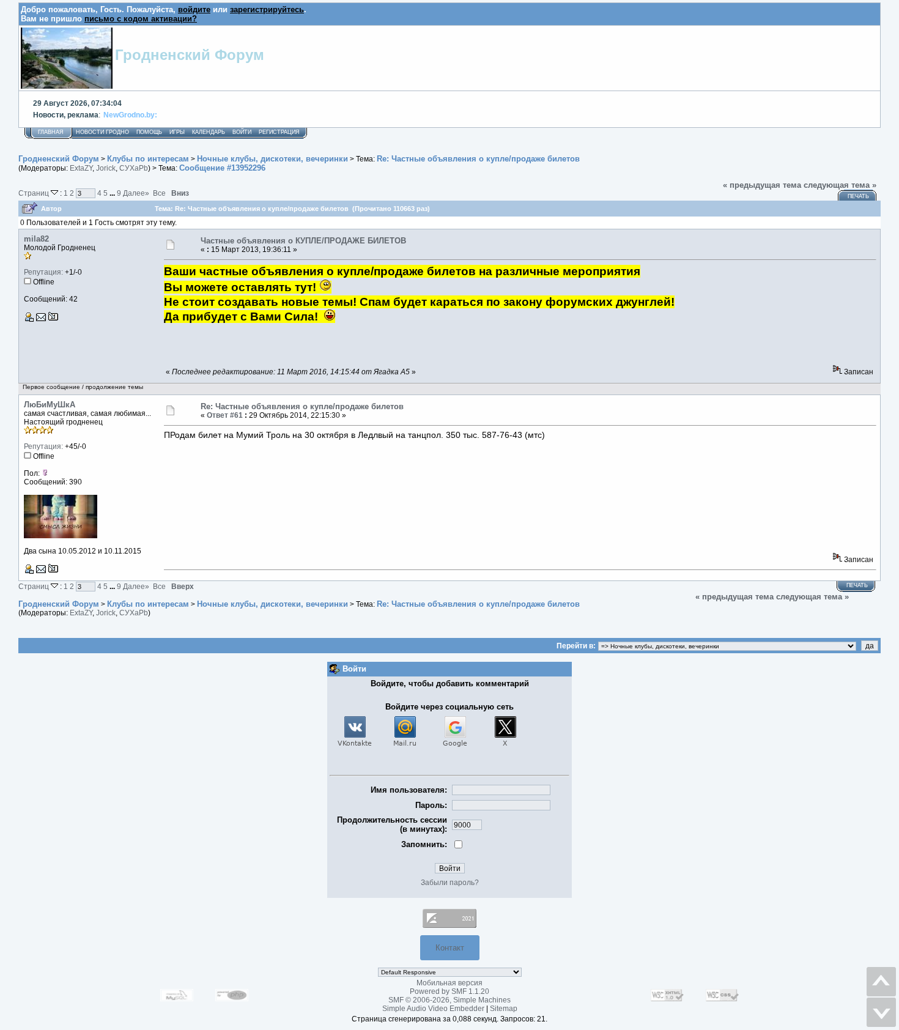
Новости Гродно (102, 132)
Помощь (149, 132)
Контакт (449, 947)
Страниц (34, 193)
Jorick (106, 168)
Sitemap (503, 1008)
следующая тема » (840, 185)
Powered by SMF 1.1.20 (449, 991)
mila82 (36, 238)
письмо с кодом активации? (140, 18)
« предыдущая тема (762, 185)
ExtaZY (81, 168)
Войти (241, 132)
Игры (177, 132)
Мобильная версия (449, 983)
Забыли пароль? (450, 882)
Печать (858, 196)
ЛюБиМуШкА (49, 404)
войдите (194, 9)
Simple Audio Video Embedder (433, 1008)
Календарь (208, 132)
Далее (136, 193)
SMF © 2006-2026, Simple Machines (449, 1000)
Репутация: (43, 272)
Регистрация (279, 132)
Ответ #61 (225, 415)
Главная (51, 132)
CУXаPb (133, 168)
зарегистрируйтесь (267, 9)
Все (159, 193)
